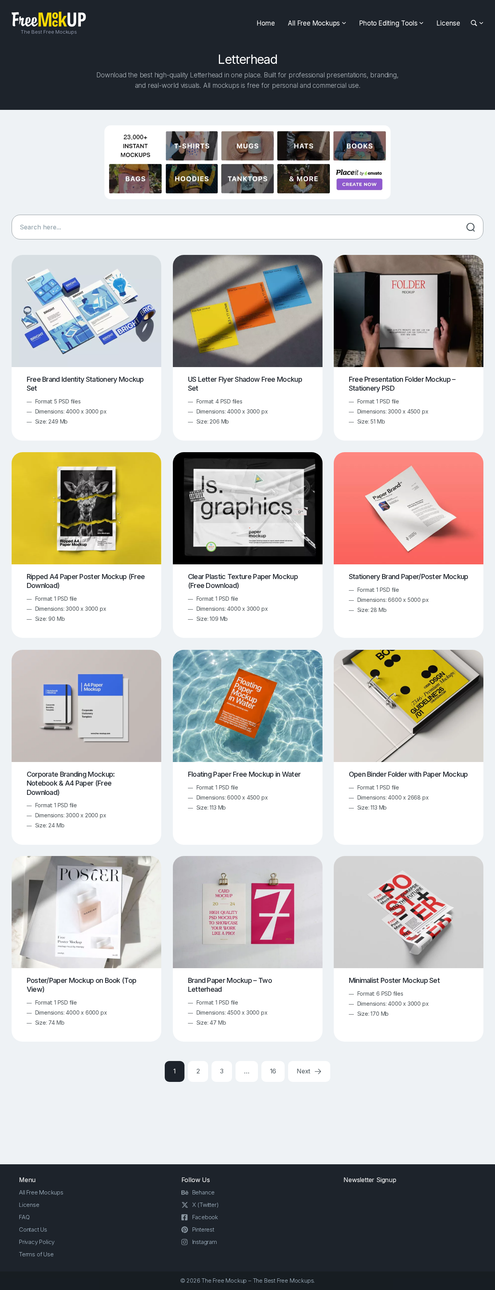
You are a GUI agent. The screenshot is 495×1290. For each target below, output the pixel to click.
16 (273, 1071)
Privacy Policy (37, 1242)
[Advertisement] (247, 1121)
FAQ (24, 1217)
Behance (203, 1192)
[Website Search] (475, 23)
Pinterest (203, 1229)
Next (304, 1071)
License (448, 23)
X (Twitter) (205, 1204)
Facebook (205, 1217)
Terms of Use (36, 1254)
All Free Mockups (314, 23)
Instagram (204, 1242)
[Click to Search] (470, 227)
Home (266, 23)
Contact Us (33, 1229)
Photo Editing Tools (388, 23)
